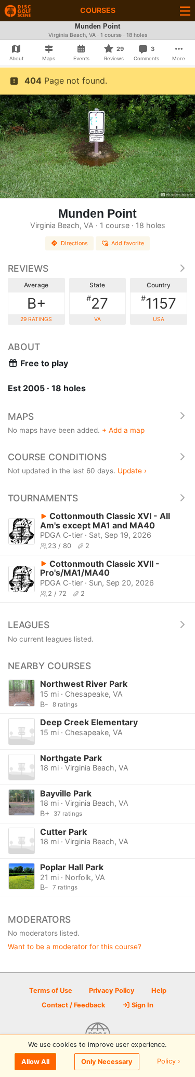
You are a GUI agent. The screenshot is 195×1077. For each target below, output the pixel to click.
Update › (132, 471)
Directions (74, 243)
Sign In (141, 1005)
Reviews (28, 268)
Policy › (168, 1061)
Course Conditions (57, 456)
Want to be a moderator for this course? (74, 946)
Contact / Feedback (73, 1005)
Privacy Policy (112, 990)
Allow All (35, 1062)
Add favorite (127, 243)
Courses (97, 10)
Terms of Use (50, 990)
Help (158, 990)
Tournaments (43, 498)
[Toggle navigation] (185, 10)
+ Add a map (123, 430)
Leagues (28, 624)
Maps (21, 416)
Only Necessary (107, 1062)
